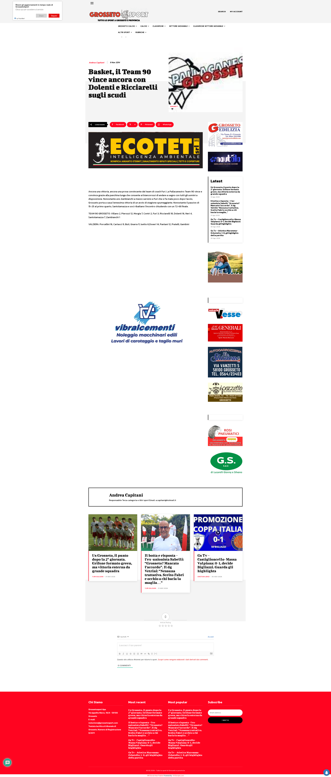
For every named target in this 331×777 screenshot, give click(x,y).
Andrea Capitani (96, 62)
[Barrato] (130, 653)
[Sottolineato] (127, 653)
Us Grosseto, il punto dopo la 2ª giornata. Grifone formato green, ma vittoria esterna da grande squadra (225, 191)
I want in (225, 720)
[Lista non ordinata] (138, 653)
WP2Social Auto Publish (155, 775)
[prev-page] (121, 37)
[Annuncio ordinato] (134, 653)
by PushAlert (21, 18)
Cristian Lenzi (203, 576)
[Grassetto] (120, 653)
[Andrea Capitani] (99, 496)
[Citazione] (141, 653)
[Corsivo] (123, 653)
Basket (174, 106)
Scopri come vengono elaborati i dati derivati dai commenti (183, 659)
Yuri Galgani (97, 576)
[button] (222, 11)
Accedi (210, 637)
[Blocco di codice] (145, 653)
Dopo (41, 15)
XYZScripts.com (178, 775)
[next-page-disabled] (125, 37)
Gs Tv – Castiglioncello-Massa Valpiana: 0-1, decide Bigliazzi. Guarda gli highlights (226, 221)
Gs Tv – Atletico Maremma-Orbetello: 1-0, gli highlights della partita (224, 233)
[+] (155, 654)
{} (152, 654)
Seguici (54, 15)
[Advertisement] (145, 258)
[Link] (149, 653)
